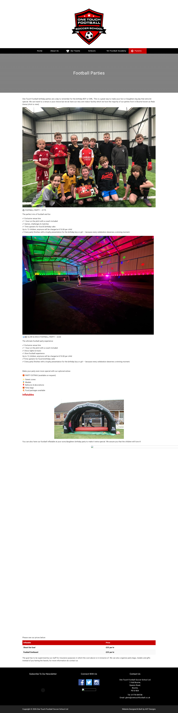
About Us (54, 50)
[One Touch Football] (89, 45)
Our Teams (75, 50)
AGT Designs (150, 709)
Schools (92, 50)
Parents (138, 50)
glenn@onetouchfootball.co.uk (137, 697)
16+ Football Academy (116, 50)
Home (39, 50)
